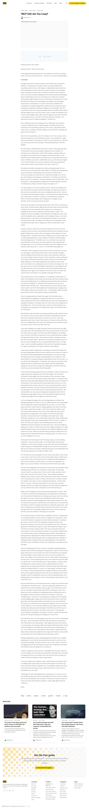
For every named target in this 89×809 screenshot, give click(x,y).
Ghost (20, 806)
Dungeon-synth (64, 788)
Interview (35, 720)
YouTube (33, 791)
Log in (32, 799)
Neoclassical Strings (50, 799)
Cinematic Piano (50, 789)
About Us (33, 784)
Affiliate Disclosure (78, 784)
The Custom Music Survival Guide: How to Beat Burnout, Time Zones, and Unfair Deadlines (72, 724)
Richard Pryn (8, 806)
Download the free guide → (44, 768)
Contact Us (34, 795)
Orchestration (63, 797)
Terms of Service (78, 786)
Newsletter (34, 788)
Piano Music (63, 789)
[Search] (66, 3)
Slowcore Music (63, 793)
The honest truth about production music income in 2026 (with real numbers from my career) (15, 724)
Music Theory (63, 795)
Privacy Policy (77, 788)
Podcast (33, 789)
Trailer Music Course (50, 787)
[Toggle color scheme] (28, 806)
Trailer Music (24, 10)
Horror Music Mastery (51, 791)
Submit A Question (35, 797)
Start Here (33, 786)
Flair (24, 806)
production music (8, 720)
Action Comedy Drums (51, 793)
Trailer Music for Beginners (49, 784)
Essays (32, 793)
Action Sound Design (51, 797)
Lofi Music (62, 786)
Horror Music (63, 791)
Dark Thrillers (49, 795)
